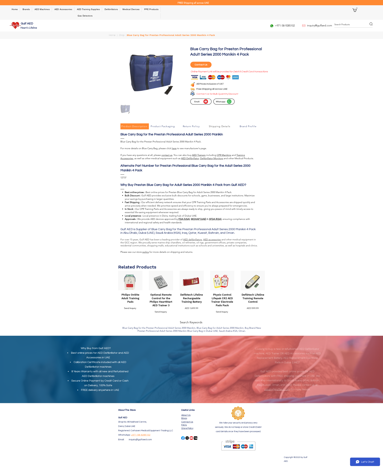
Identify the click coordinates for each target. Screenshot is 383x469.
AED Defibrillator (107, 352)
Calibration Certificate (87, 362)
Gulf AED (27, 23)
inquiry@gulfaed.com (140, 439)
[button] (26, 9)
